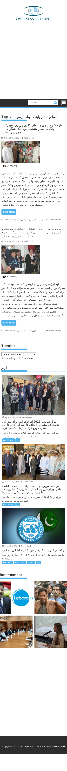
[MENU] (63, 102)
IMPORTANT (9, 219)
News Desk (26, 417)
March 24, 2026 (11, 481)
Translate (27, 358)
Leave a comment (53, 219)
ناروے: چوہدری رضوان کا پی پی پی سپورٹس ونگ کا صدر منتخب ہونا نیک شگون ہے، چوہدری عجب (31, 128)
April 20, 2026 (11, 417)
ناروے (18, 219)
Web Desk (29, 138)
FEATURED (7, 562)
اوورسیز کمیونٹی (29, 219)
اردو (17, 440)
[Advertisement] (33, 64)
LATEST (31, 562)
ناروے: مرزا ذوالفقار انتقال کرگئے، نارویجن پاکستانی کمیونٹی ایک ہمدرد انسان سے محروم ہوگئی (32, 232)
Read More (9, 212)
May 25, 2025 (10, 546)
